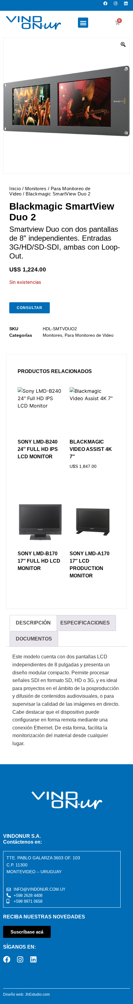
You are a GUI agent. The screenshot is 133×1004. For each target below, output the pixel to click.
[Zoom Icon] (123, 44)
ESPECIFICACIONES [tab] (85, 622)
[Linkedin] (127, 5)
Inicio (15, 188)
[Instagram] (117, 5)
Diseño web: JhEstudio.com (26, 994)
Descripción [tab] (33, 622)
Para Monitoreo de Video (89, 335)
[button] (83, 23)
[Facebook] (107, 5)
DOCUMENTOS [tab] (34, 638)
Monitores (36, 188)
